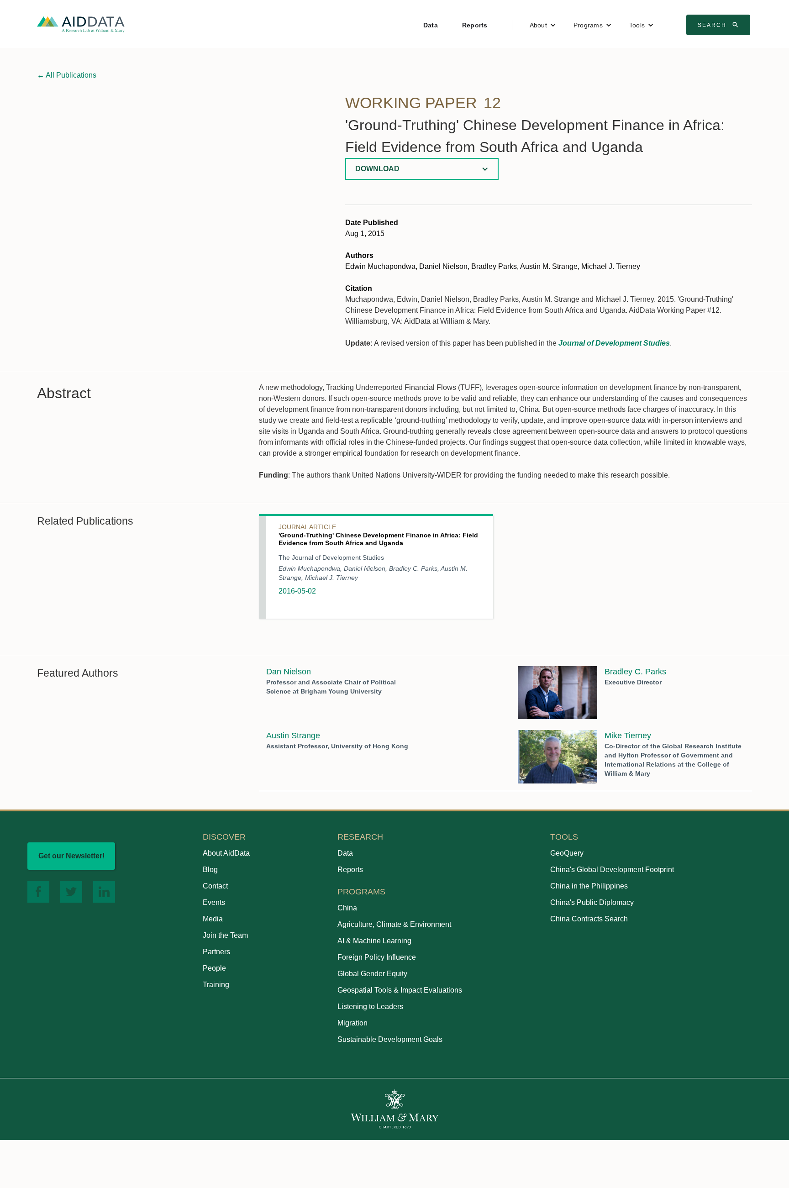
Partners (216, 952)
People (214, 968)
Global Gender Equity (372, 974)
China (347, 908)
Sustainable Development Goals (389, 1039)
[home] (81, 24)
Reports (475, 25)
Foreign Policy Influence (376, 957)
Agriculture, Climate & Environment (394, 924)
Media (213, 919)
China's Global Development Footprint (612, 869)
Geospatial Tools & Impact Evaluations (399, 990)
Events (214, 902)
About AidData (226, 853)
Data (430, 25)
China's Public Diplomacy (592, 902)
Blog (210, 869)
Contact (215, 886)
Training (216, 984)
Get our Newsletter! (71, 856)
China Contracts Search (589, 919)
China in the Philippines (589, 886)
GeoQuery (567, 853)
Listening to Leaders (370, 1006)
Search (719, 25)
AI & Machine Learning (374, 941)
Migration (352, 1023)
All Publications (66, 75)
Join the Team (225, 935)
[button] (543, 25)
